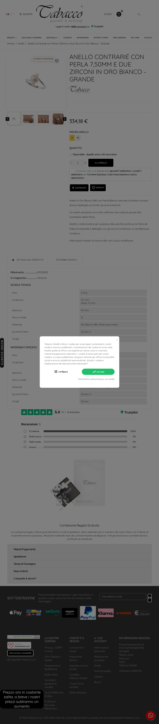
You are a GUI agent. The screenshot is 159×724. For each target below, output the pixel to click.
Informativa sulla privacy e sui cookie (96, 379)
